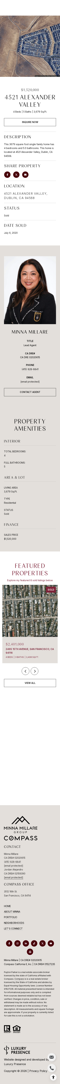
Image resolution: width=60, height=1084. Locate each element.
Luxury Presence (15, 1064)
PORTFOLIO (10, 917)
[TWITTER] (42, 943)
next (34, 671)
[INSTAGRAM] (17, 943)
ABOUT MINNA (12, 911)
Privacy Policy (38, 1071)
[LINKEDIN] (25, 943)
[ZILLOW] (30, 951)
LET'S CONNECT (13, 928)
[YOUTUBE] (51, 943)
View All (30, 683)
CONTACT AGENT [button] (30, 392)
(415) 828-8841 (30, 369)
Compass (19, 979)
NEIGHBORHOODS (14, 922)
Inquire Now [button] (30, 122)
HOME (7, 906)
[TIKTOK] (34, 943)
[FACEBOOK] (9, 943)
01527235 (49, 964)
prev (25, 671)
